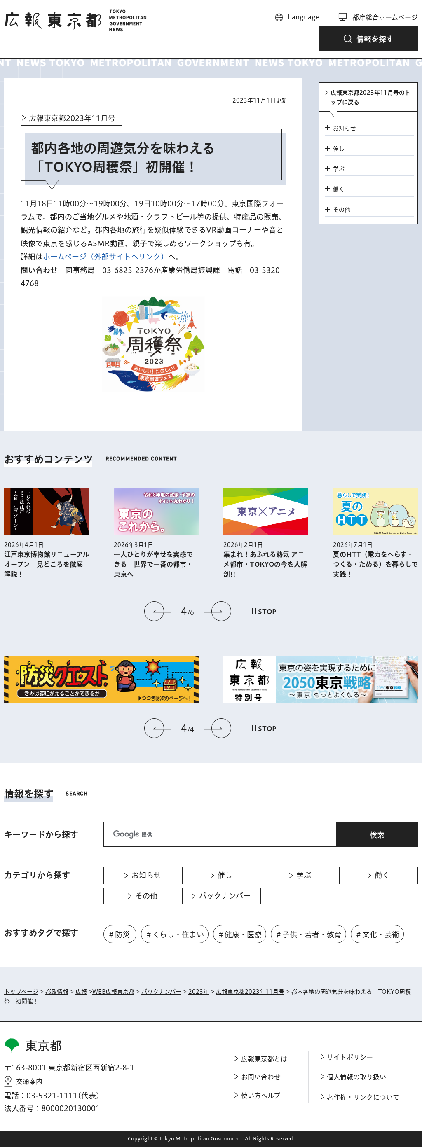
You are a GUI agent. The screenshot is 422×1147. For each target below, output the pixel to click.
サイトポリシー (350, 1057)
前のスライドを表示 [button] (157, 611)
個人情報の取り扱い (356, 1077)
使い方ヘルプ (260, 1095)
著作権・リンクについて (363, 1097)
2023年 (198, 992)
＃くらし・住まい (174, 934)
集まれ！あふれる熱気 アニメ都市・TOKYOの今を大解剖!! (265, 564)
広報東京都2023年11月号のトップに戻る (370, 97)
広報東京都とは (264, 1059)
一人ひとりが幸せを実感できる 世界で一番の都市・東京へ (153, 564)
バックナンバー (161, 992)
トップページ (21, 992)
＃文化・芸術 (377, 934)
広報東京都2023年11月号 (72, 118)
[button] (368, 38)
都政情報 (56, 992)
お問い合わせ (261, 1077)
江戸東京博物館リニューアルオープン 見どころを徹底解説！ (46, 564)
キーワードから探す (41, 834)
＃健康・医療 (239, 934)
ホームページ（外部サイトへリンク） (105, 256)
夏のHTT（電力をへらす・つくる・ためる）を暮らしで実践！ (375, 564)
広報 (81, 992)
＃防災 (119, 934)
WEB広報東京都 (113, 992)
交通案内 (29, 1081)
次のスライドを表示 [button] (217, 611)
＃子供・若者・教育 (308, 934)
